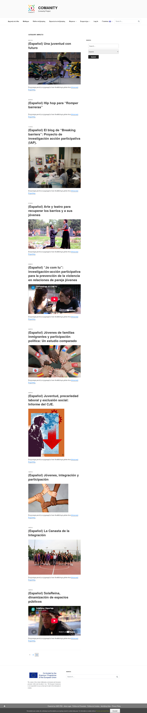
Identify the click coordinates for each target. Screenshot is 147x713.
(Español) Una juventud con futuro (49, 45)
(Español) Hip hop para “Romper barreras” (53, 105)
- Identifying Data (105, 706)
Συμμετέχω (84, 21)
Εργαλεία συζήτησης (57, 21)
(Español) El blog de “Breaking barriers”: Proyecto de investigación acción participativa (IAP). (54, 136)
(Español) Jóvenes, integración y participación (53, 477)
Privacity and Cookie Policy (103, 711)
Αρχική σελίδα (13, 21)
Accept (114, 711)
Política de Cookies (93, 706)
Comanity (48, 7)
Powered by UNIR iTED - (56, 706)
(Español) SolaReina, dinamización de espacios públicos (48, 597)
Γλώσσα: (105, 21)
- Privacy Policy (116, 706)
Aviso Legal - (68, 706)
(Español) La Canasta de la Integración (48, 532)
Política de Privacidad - (79, 706)
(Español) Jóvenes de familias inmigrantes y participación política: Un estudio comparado (52, 336)
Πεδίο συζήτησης (39, 21)
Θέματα (72, 21)
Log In (96, 21)
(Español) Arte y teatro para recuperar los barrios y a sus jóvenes (50, 210)
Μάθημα (26, 21)
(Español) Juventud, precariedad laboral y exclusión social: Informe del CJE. (53, 399)
